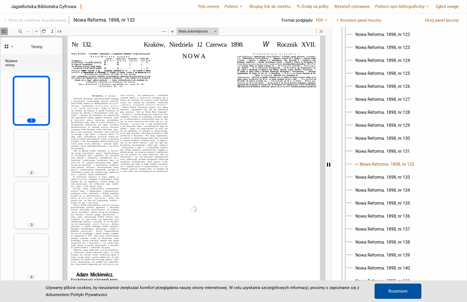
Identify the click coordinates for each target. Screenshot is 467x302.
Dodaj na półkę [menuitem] (315, 6)
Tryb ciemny (208, 6)
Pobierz (231, 6)
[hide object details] (328, 164)
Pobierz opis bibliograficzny (400, 6)
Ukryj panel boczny (442, 20)
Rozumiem (398, 291)
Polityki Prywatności (89, 294)
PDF (319, 20)
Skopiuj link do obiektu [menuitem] (270, 6)
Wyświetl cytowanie (352, 6)
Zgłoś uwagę (447, 6)
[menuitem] (382, 34)
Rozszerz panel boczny (360, 20)
